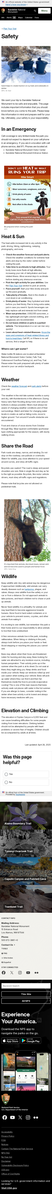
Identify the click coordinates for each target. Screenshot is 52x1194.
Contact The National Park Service (17, 1149)
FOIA (3, 1140)
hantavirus (29, 589)
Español (7, 962)
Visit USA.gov (9, 1188)
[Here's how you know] (26, 3)
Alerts (11, 18)
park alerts (36, 386)
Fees (37, 18)
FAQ (5, 953)
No (10, 782)
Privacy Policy (7, 1136)
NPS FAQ (5, 1153)
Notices (4, 1144)
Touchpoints (20, 794)
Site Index (8, 958)
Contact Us (7, 945)
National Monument (16, 11)
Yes (11, 774)
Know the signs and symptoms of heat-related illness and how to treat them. (28, 335)
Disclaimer (6, 1161)
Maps (20, 18)
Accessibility (7, 1132)
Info (2, 18)
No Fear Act (6, 1157)
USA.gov (5, 1169)
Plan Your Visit (15, 285)
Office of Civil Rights (10, 1174)
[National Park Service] (3, 11)
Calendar (28, 18)
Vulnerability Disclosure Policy (15, 1165)
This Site (26, 994)
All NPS (26, 1001)
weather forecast (19, 386)
